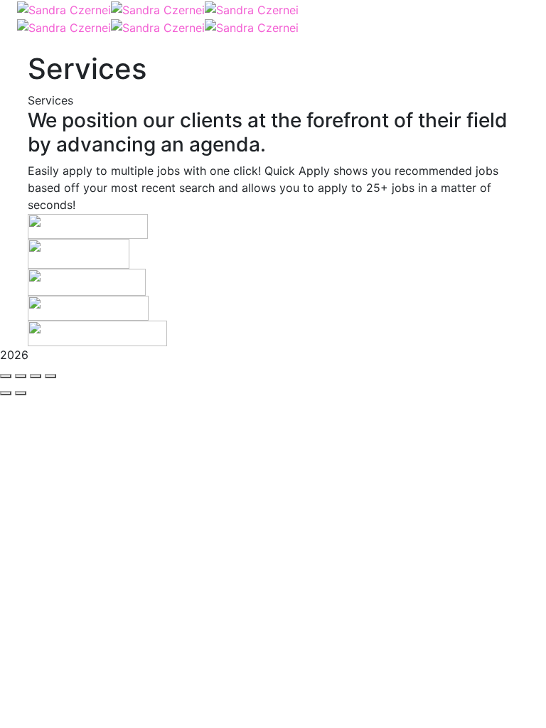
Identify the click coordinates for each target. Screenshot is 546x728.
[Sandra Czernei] (64, 8)
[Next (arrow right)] (20, 393)
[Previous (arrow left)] (5, 393)
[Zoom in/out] (50, 376)
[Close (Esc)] (5, 376)
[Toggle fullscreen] (35, 376)
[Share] (20, 376)
